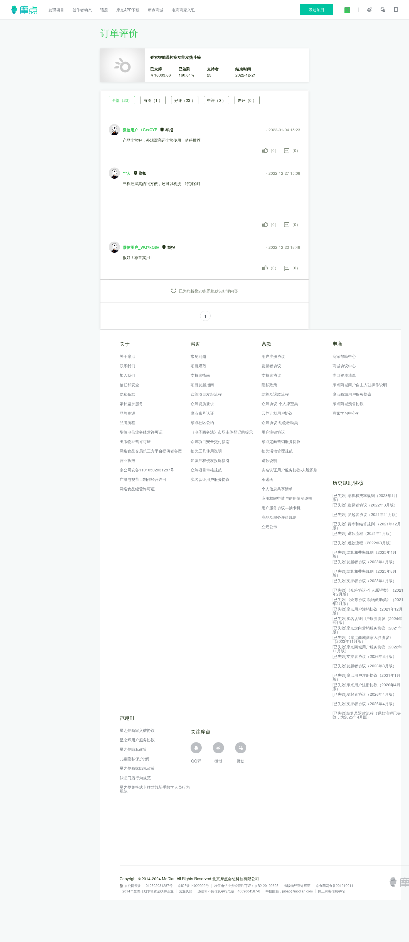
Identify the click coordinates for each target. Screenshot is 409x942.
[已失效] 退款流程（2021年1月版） (363, 533)
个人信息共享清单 (277, 488)
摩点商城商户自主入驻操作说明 (359, 384)
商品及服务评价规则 (279, 517)
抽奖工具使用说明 (206, 451)
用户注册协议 (273, 356)
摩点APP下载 (127, 10)
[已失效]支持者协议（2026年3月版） (364, 656)
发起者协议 (271, 365)
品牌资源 (127, 413)
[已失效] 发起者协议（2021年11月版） (366, 514)
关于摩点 (127, 356)
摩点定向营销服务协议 (281, 441)
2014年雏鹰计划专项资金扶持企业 (148, 891)
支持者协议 (271, 375)
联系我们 (127, 365)
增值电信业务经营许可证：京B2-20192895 (246, 886)
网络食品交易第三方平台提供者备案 (151, 451)
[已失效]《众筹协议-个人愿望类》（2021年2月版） (367, 592)
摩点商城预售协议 (348, 403)
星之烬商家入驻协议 (137, 730)
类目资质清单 (344, 375)
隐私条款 (127, 394)
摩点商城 (155, 10)
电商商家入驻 (183, 10)
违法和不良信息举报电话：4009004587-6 (229, 891)
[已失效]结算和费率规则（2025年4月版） (364, 554)
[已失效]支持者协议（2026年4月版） (364, 703)
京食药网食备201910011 (334, 886)
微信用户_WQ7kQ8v (141, 247)
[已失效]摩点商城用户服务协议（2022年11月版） (367, 648)
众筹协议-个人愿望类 (280, 403)
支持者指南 (200, 375)
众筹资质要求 (202, 403)
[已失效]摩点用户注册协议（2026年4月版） (366, 686)
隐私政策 (269, 384)
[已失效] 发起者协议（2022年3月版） (365, 505)
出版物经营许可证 (135, 441)
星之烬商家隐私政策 (137, 768)
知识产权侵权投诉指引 (210, 460)
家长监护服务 (131, 403)
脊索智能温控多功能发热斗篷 (175, 57)
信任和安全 (129, 384)
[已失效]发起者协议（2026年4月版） (364, 694)
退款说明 (269, 460)
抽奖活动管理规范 (277, 451)
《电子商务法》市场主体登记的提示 (222, 432)
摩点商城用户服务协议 (351, 394)
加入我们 (127, 375)
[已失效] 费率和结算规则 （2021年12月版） (366, 525)
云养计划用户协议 (277, 413)
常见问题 (198, 356)
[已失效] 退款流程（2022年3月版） (363, 542)
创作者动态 (82, 10)
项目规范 (198, 365)
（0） (273, 150)
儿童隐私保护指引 (135, 758)
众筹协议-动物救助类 (280, 422)
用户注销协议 (273, 432)
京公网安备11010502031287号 (147, 470)
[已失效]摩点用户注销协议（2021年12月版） (367, 611)
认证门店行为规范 (135, 777)
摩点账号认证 (202, 413)
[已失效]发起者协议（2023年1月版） (364, 561)
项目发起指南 (202, 384)
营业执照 (127, 460)
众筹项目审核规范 (206, 470)
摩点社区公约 (202, 422)
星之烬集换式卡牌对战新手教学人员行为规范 (155, 789)
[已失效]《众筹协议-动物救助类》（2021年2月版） (367, 601)
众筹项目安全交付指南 (210, 441)
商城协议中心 (344, 365)
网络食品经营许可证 (137, 488)
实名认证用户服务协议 (210, 479)
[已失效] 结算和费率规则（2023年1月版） (365, 497)
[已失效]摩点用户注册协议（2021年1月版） (366, 677)
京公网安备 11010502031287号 (148, 886)
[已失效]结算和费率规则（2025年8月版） (364, 573)
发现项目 (56, 10)
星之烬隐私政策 (133, 749)
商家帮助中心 (344, 356)
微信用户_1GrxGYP (140, 129)
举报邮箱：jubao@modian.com (289, 891)
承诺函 (267, 479)
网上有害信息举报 (331, 891)
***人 (127, 173)
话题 (104, 10)
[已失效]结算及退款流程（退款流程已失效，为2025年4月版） (366, 715)
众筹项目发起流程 (206, 394)
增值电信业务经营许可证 (141, 432)
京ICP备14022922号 (193, 886)
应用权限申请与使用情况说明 (287, 498)
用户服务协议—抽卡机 (281, 507)
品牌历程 (127, 422)
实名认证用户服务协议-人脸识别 (289, 470)
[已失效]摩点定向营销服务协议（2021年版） (367, 629)
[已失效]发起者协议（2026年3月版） (364, 665)
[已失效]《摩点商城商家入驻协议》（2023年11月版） (362, 639)
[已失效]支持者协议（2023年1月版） (364, 580)
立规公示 (269, 526)
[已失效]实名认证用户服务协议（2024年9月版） (367, 620)
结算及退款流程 (275, 394)
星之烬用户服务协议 (137, 739)
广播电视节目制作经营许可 (143, 479)
